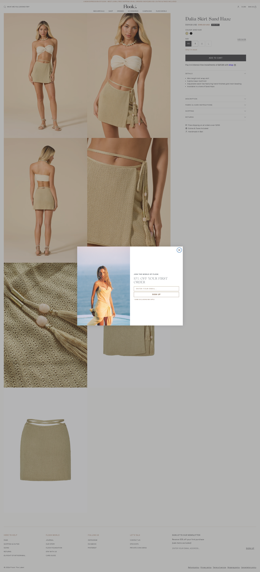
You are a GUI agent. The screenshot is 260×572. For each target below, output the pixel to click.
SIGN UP (156, 294)
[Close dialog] (179, 250)
